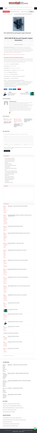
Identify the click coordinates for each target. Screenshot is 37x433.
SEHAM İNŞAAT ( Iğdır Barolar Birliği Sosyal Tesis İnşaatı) (17, 250)
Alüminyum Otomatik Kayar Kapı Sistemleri (15, 341)
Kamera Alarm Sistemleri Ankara (27, 430)
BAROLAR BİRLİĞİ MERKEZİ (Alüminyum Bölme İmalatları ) (17, 269)
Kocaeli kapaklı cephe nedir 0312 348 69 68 (10, 86)
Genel (22, 35)
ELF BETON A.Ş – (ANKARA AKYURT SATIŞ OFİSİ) (15, 388)
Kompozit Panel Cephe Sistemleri (9, 173)
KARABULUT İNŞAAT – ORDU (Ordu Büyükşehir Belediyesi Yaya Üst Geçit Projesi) (18, 125)
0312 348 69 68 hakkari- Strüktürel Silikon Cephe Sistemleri (11, 423)
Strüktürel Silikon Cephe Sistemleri (10, 178)
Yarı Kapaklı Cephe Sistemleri (9, 182)
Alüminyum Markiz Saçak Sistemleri (10, 159)
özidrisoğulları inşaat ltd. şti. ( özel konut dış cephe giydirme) (18, 277)
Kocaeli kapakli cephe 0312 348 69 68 (9, 84)
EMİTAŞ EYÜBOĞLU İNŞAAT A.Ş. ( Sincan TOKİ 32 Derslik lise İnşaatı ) (19, 285)
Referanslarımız (7, 175)
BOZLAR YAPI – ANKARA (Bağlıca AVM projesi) (7, 122)
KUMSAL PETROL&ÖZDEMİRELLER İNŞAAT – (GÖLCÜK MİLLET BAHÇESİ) (19, 380)
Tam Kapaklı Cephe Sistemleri (9, 179)
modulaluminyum (8, 34)
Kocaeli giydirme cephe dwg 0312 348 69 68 (10, 83)
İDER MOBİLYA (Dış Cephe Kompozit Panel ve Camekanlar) (17, 294)
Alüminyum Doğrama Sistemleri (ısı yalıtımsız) (15, 321)
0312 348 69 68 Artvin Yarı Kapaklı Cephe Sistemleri (24, 94)
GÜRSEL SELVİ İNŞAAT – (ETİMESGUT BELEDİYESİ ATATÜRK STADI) (18, 373)
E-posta (32, 35)
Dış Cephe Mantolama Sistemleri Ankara (15, 35)
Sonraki (27, 92)
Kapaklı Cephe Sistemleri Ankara (7, 421)
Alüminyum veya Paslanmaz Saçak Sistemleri (11, 333)
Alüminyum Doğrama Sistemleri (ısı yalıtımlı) (15, 313)
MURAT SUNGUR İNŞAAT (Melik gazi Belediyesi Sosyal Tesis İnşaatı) (19, 233)
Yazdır (29, 35)
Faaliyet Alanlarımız (7, 166)
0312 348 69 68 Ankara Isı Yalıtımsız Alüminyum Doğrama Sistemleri (12, 94)
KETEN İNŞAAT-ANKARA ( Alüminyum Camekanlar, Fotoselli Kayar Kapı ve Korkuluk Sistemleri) (20, 215)
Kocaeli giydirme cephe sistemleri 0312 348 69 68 (23, 83)
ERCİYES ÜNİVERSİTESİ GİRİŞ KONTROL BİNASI (15, 226)
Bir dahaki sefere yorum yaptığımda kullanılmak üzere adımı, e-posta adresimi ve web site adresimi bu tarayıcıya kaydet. (18, 148)
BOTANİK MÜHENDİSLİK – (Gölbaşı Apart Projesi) (16, 243)
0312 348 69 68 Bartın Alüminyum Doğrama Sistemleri (10, 425)
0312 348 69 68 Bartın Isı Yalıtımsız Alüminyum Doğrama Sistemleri (12, 417)
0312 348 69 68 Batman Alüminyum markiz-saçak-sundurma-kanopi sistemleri (28, 120)
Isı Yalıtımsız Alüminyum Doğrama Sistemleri (11, 172)
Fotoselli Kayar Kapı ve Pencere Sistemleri (11, 168)
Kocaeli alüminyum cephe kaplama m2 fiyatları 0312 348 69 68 (16, 80)
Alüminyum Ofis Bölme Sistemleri (9, 161)
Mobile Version (21, 431)
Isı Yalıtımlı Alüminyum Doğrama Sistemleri (11, 171)
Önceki (10, 92)
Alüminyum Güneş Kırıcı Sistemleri (9, 158)
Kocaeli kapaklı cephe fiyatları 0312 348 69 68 (22, 84)
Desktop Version (15, 431)
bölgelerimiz (8, 35)
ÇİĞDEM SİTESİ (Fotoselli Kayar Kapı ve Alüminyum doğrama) (18, 260)
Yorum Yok (24, 35)
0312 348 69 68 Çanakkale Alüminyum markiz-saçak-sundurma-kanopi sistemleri (14, 419)
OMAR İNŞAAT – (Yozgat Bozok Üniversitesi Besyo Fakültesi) (17, 206)
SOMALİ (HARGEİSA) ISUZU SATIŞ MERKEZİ (14, 394)
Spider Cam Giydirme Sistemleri (9, 176)
